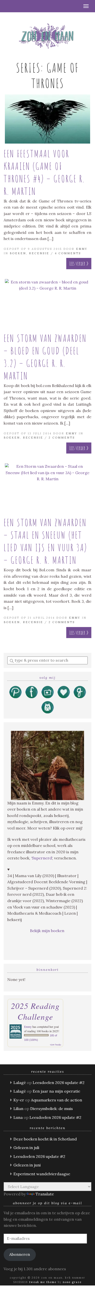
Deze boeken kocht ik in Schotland (45, 1139)
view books (55, 1044)
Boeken (18, 253)
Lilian (18, 1108)
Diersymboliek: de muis (51, 1108)
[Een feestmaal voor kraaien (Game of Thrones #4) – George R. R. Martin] (47, 119)
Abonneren (19, 1254)
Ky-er (18, 1099)
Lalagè (19, 1082)
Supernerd (42, 858)
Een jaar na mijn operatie (56, 1091)
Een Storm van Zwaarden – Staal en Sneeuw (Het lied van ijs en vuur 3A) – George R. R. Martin (45, 541)
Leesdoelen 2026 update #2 (59, 1082)
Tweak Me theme (43, 1282)
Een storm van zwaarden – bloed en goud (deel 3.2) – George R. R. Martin (45, 357)
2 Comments (62, 437)
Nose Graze (72, 1282)
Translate (45, 1193)
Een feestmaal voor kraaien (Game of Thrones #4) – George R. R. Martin (44, 172)
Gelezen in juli (26, 1147)
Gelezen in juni (27, 1165)
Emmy (81, 249)
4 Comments (68, 253)
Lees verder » (78, 263)
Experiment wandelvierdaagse (41, 1173)
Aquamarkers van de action (56, 1099)
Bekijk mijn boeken (47, 930)
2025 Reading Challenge (35, 1011)
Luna (18, 1117)
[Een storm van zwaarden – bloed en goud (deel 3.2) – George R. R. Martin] (47, 303)
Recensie (39, 253)
